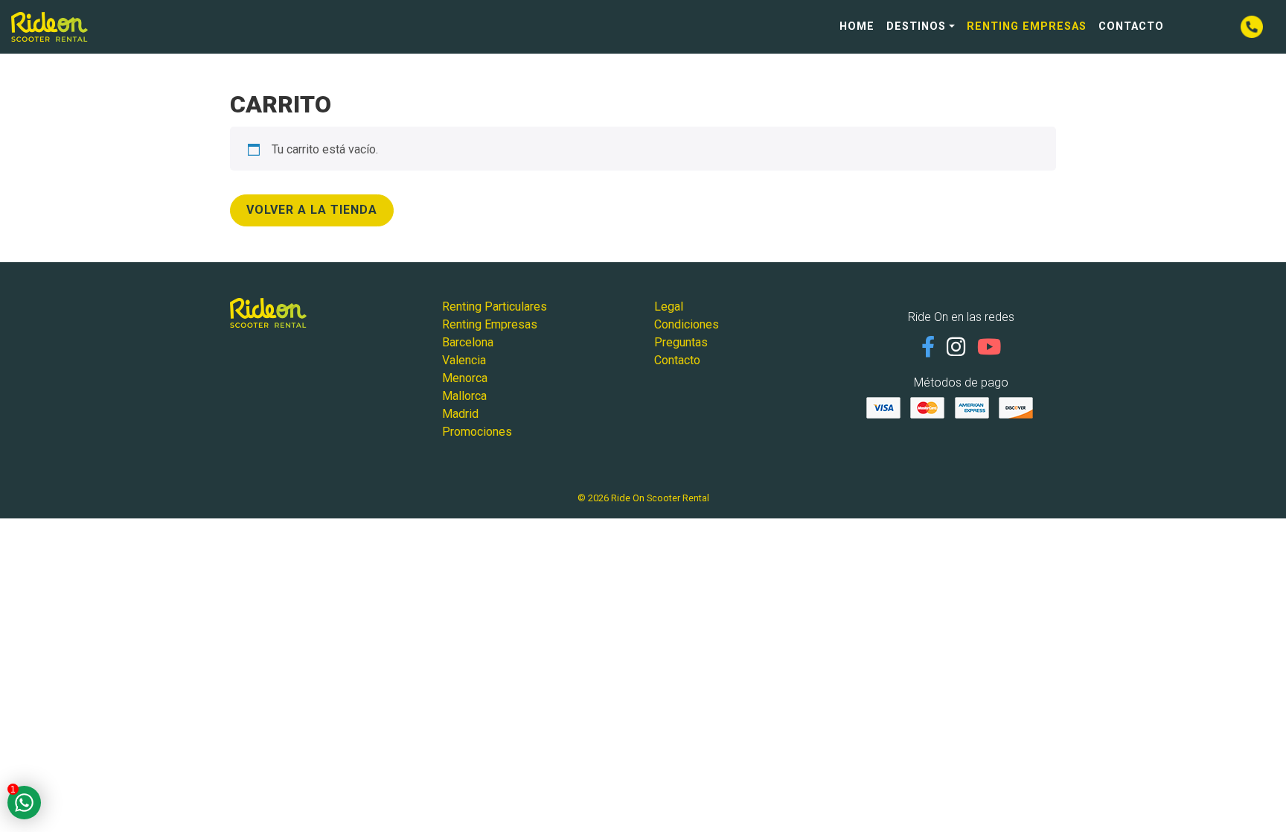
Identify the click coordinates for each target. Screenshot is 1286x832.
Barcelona (467, 342)
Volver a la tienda (311, 210)
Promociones (477, 432)
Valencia (464, 360)
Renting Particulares (494, 306)
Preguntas (681, 342)
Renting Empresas (1027, 26)
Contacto (1131, 26)
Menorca (464, 378)
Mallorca (464, 396)
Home (856, 26)
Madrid (460, 414)
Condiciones (686, 324)
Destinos (916, 26)
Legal (668, 306)
